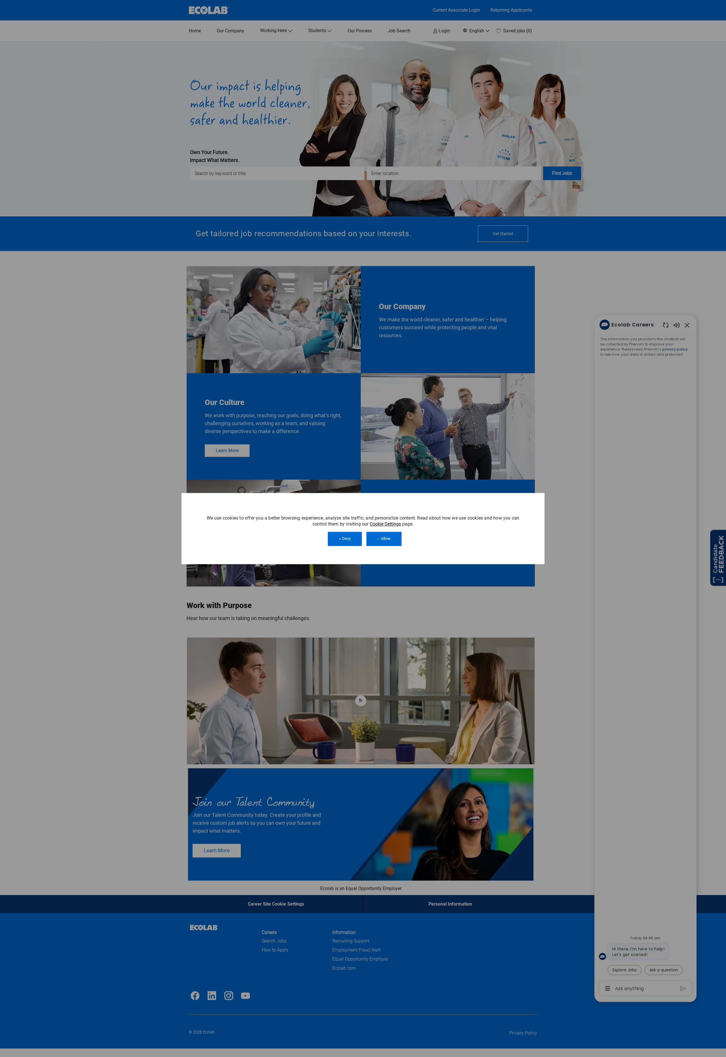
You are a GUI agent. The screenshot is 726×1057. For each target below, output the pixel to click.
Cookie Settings (385, 524)
